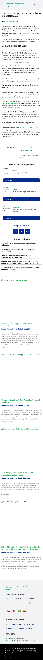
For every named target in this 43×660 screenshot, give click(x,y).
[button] (35, 5)
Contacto (15, 653)
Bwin (30, 629)
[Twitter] (21, 231)
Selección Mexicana (13, 103)
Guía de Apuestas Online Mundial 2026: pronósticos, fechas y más (17, 474)
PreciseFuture (19, 658)
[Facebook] (15, 231)
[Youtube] (27, 231)
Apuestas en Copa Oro (12, 21)
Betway (32, 624)
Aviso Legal (16, 651)
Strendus (20, 629)
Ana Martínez (27, 150)
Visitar (8, 180)
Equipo (7, 653)
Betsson (16, 171)
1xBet (15, 189)
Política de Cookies (28, 651)
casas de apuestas (26, 127)
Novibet (22, 624)
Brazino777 (17, 207)
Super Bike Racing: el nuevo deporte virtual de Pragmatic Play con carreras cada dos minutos (20, 548)
